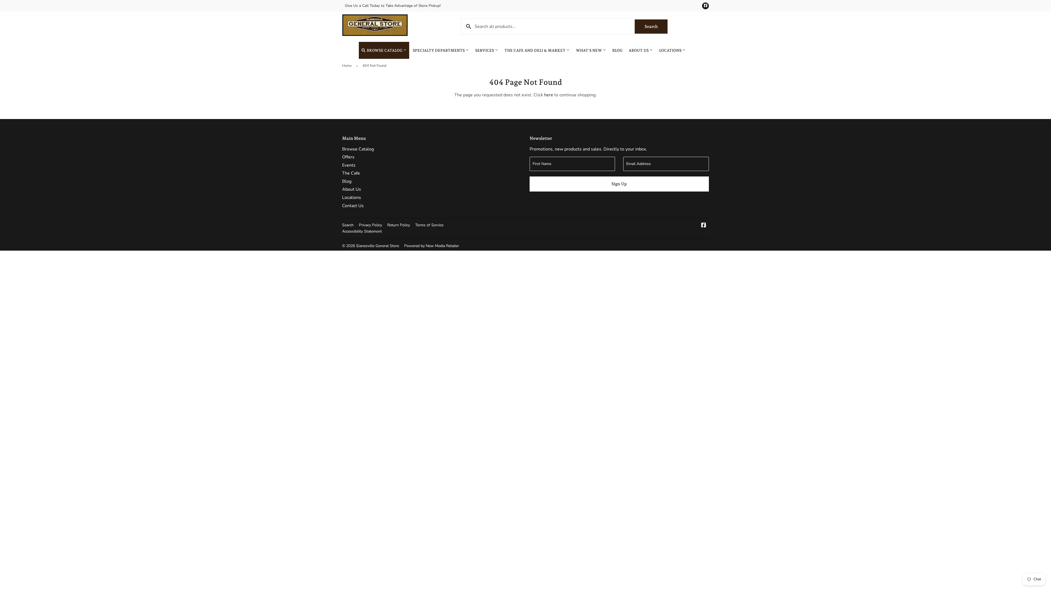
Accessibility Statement (362, 231)
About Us (639, 50)
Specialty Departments (439, 50)
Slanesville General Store (377, 245)
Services (485, 50)
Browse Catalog (384, 50)
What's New (589, 50)
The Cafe (351, 173)
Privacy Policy (370, 225)
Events (349, 165)
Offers (348, 157)
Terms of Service (429, 225)
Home (347, 65)
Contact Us (353, 206)
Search (656, 26)
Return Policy (398, 225)
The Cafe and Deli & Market (535, 50)
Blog (617, 50)
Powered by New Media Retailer (431, 245)
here (548, 95)
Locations (670, 50)
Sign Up (619, 183)
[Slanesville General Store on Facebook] (703, 226)
